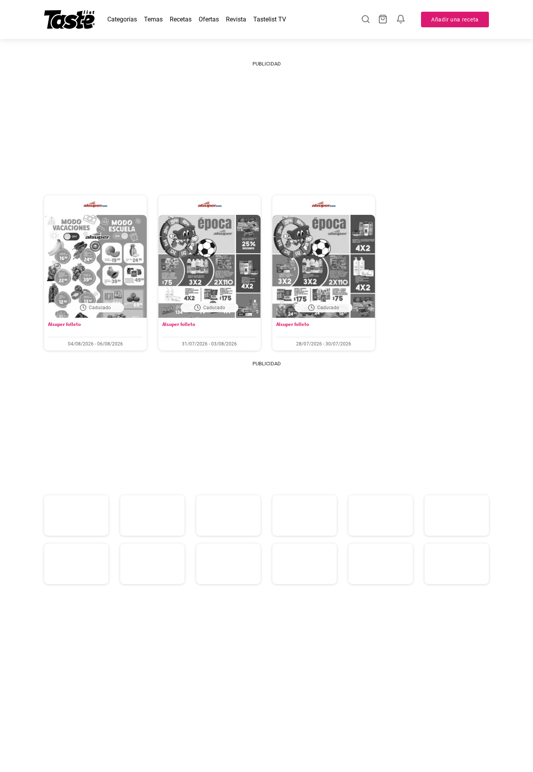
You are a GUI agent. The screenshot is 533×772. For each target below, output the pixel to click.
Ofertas (209, 19)
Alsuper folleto (64, 324)
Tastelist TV (269, 19)
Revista (236, 19)
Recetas (181, 19)
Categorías (122, 19)
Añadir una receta (455, 19)
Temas (153, 19)
